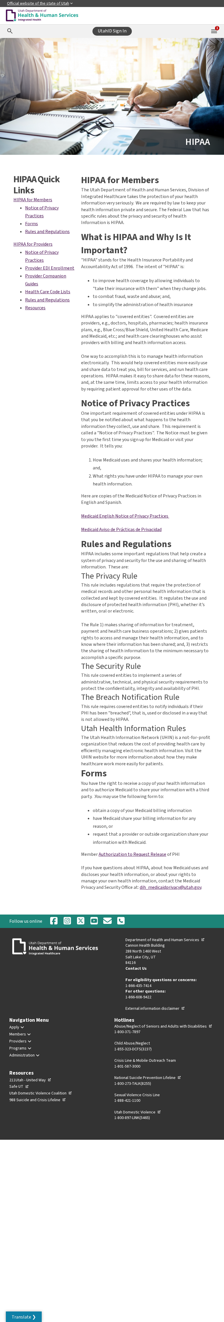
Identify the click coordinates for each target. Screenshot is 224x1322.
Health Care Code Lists (47, 292)
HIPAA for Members (32, 200)
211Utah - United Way (30, 1080)
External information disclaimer (155, 1009)
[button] (24, 1316)
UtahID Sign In (112, 31)
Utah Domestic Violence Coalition (40, 1093)
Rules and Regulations (47, 231)
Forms (31, 224)
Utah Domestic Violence (137, 1112)
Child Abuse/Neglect (132, 1043)
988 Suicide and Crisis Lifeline (37, 1100)
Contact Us (136, 968)
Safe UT (19, 1086)
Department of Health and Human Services (165, 940)
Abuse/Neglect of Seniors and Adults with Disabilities (163, 1026)
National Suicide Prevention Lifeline (147, 1078)
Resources (35, 308)
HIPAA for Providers (32, 244)
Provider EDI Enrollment (49, 268)
